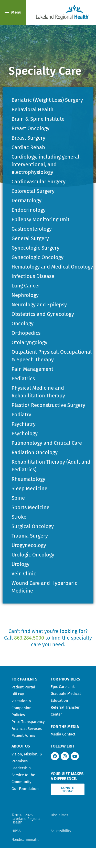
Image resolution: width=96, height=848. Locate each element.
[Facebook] (55, 756)
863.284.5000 (29, 638)
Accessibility (61, 831)
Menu (16, 12)
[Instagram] (65, 756)
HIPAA (16, 831)
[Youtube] (75, 756)
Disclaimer (59, 815)
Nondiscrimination (26, 840)
